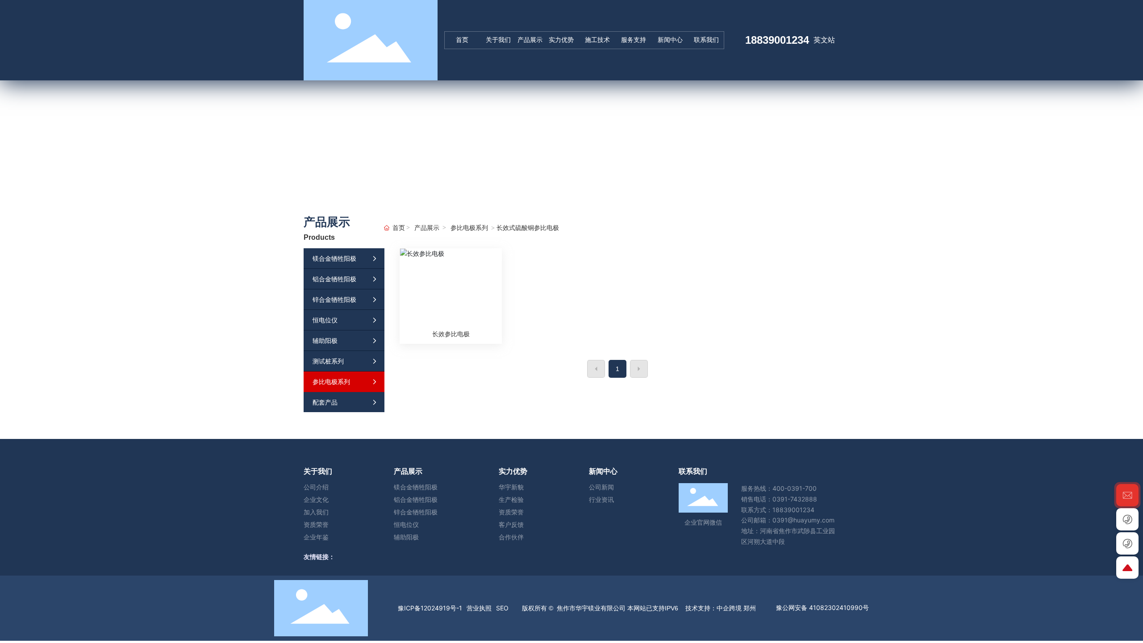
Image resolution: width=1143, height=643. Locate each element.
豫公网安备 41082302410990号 (822, 607)
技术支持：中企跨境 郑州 (720, 608)
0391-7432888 (794, 499)
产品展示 (426, 228)
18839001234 (777, 40)
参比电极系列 (469, 228)
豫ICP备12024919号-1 (430, 608)
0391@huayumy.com (803, 520)
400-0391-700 (794, 488)
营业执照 (479, 608)
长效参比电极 (451, 334)
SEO (502, 608)
